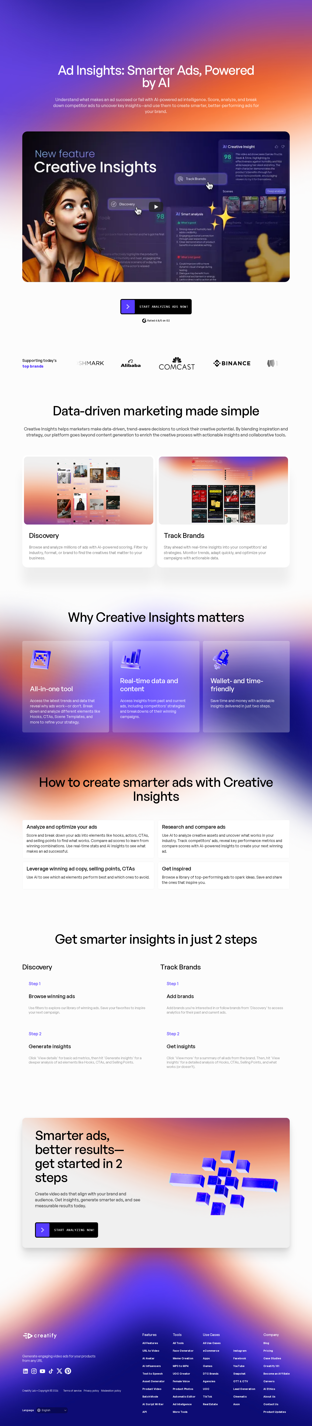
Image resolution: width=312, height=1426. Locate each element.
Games (207, 1366)
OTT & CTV (240, 1381)
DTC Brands (210, 1373)
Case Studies (272, 1358)
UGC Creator (181, 1373)
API (144, 1411)
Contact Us (270, 1404)
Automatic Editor (184, 1396)
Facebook (239, 1358)
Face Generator (183, 1350)
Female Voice (181, 1381)
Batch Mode (150, 1396)
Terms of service (72, 1390)
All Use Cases (211, 1343)
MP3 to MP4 (181, 1366)
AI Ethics (269, 1389)
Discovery (37, 967)
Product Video (151, 1389)
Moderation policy (111, 1390)
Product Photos (183, 1389)
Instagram (239, 1350)
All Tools (178, 1343)
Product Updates (274, 1411)
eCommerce (211, 1350)
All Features (150, 1343)
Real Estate (210, 1404)
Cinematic (240, 1396)
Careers (268, 1381)
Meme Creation (183, 1358)
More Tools (180, 1411)
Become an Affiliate (276, 1373)
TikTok (207, 1396)
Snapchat (239, 1373)
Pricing (268, 1350)
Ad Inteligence (182, 1404)
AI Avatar (148, 1358)
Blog (266, 1343)
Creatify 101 (271, 1366)
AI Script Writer (153, 1404)
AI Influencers (151, 1366)
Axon (236, 1404)
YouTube (239, 1366)
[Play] (156, 207)
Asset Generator (153, 1381)
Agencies (209, 1381)
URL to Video (150, 1350)
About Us (269, 1396)
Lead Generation (244, 1389)
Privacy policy (91, 1390)
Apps (206, 1358)
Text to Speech (152, 1373)
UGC (206, 1389)
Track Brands (180, 967)
